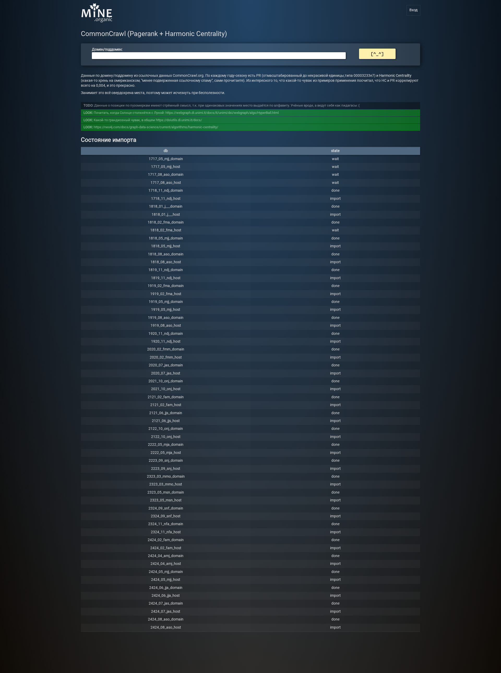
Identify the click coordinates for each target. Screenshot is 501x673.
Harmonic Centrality (395, 75)
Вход (413, 10)
